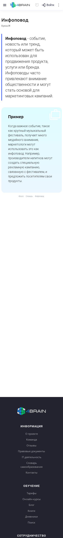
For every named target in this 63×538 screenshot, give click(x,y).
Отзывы (31, 445)
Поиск (31, 522)
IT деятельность (31, 457)
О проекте (31, 433)
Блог (31, 505)
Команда (31, 439)
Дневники (31, 516)
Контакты (31, 472)
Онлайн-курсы (32, 499)
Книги (31, 510)
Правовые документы (31, 451)
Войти (50, 5)
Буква (5, 25)
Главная (20, 5)
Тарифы (31, 493)
